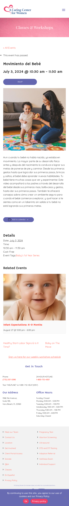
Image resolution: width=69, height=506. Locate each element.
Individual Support (47, 464)
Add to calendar (19, 220)
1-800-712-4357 (43, 379)
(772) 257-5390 (9, 379)
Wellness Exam (46, 459)
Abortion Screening (47, 437)
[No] (65, 497)
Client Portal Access (13, 453)
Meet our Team (11, 432)
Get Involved (10, 448)
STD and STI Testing (48, 448)
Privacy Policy (11, 480)
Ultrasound (44, 443)
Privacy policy (39, 501)
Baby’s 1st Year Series (27, 255)
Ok (26, 501)
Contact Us (10, 437)
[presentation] (34, 297)
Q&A (7, 464)
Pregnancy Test (46, 432)
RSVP (20, 82)
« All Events (9, 47)
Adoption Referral (47, 453)
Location (8, 443)
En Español (10, 475)
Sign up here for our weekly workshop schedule (35, 356)
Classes (8, 469)
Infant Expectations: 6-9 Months (22, 325)
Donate (8, 459)
